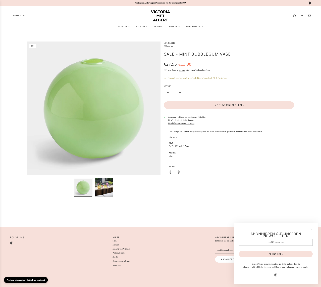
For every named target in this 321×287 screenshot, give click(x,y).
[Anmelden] (302, 16)
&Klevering (168, 46)
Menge (167, 86)
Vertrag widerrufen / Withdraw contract (26, 280)
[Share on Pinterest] (178, 172)
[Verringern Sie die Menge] (167, 92)
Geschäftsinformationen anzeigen (181, 123)
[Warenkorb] (309, 16)
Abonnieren (228, 259)
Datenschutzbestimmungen (286, 267)
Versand (182, 70)
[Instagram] (309, 3)
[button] (29, 108)
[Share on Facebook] (170, 172)
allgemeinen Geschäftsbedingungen (257, 267)
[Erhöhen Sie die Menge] (180, 92)
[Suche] (294, 16)
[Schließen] (311, 229)
